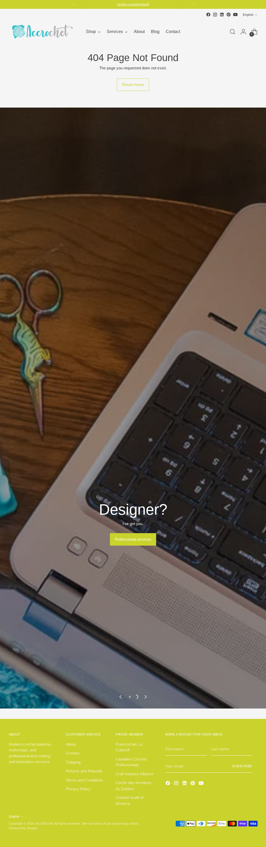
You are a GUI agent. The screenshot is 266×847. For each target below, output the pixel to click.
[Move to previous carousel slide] (120, 696)
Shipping (73, 762)
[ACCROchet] (41, 31)
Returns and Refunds (84, 771)
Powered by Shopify (23, 828)
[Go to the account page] (243, 32)
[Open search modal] (232, 32)
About (71, 744)
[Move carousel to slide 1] (130, 697)
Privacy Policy (78, 789)
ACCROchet (44, 823)
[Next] (192, 4)
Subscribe (242, 766)
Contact (72, 753)
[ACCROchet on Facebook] (208, 14)
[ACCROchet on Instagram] (215, 14)
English (248, 14)
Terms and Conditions (84, 780)
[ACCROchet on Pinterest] (228, 14)
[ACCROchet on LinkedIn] (222, 14)
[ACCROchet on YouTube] (235, 14)
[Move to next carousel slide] (145, 696)
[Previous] (73, 4)
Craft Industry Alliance (134, 774)
